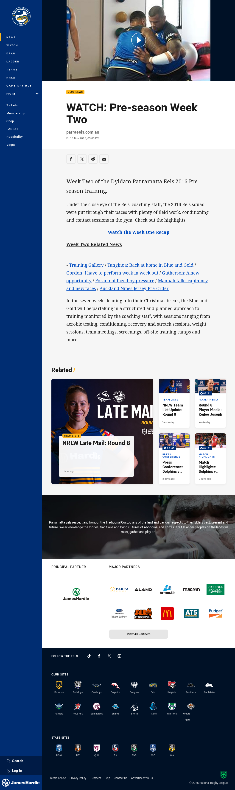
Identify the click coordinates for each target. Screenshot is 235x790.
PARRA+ (12, 129)
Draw (11, 53)
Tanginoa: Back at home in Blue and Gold (150, 265)
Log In (17, 770)
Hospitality (14, 136)
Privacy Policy (78, 778)
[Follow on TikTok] (89, 656)
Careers (96, 778)
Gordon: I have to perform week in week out (112, 273)
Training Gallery (86, 265)
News (11, 37)
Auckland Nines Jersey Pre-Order (134, 288)
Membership (15, 113)
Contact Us (120, 778)
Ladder (13, 61)
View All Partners (139, 634)
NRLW (11, 77)
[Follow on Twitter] (109, 656)
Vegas (11, 145)
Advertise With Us (142, 778)
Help (107, 778)
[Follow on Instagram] (119, 656)
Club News (75, 92)
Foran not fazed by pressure (124, 281)
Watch (12, 45)
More (11, 93)
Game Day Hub (19, 85)
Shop (10, 121)
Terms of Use (58, 778)
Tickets (12, 105)
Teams (12, 69)
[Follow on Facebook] (99, 656)
